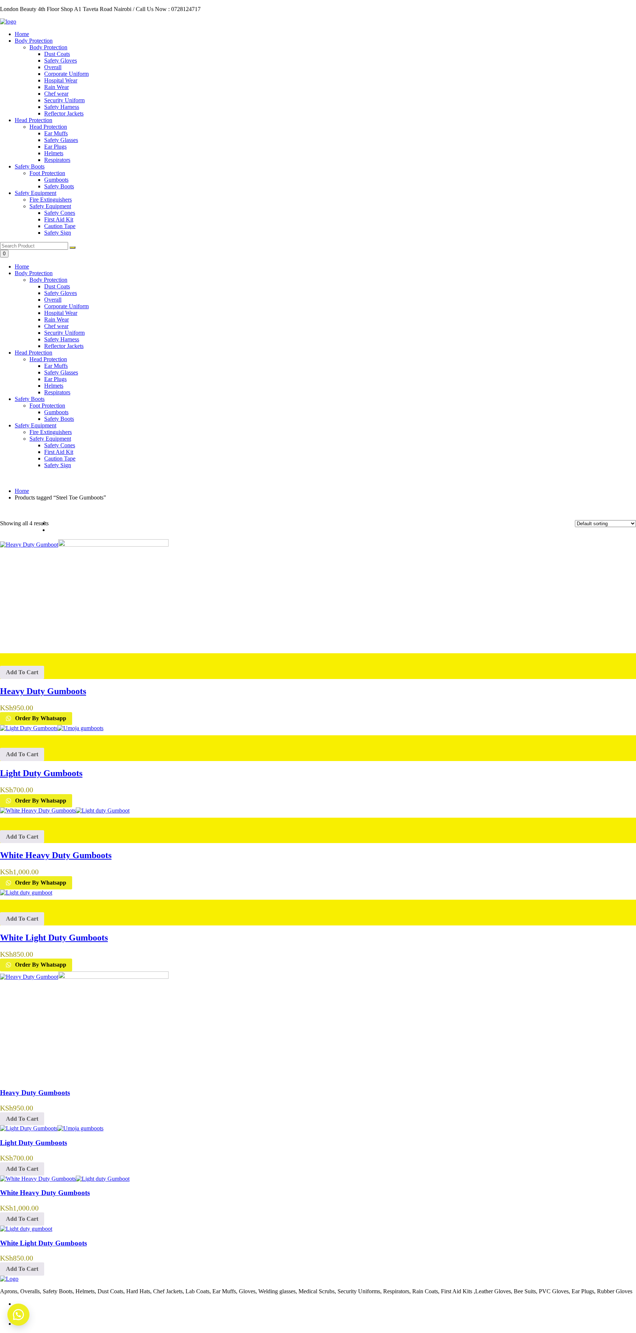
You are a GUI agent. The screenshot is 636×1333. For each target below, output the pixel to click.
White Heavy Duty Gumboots (45, 1193)
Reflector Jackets (64, 346)
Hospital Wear (60, 313)
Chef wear (56, 326)
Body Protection (34, 41)
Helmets (53, 386)
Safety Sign (57, 465)
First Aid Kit (58, 452)
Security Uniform (64, 333)
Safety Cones (59, 445)
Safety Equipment (35, 193)
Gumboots (56, 412)
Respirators (57, 392)
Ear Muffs (56, 366)
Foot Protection (47, 405)
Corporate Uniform (66, 306)
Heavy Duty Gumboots (35, 1092)
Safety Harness (61, 339)
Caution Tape (59, 458)
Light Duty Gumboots (33, 1143)
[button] (22, 672)
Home (22, 34)
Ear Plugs (55, 379)
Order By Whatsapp (40, 718)
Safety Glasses (61, 372)
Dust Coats (57, 286)
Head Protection (33, 120)
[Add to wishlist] (318, 656)
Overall (52, 299)
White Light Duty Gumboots (43, 1243)
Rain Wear (56, 319)
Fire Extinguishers (50, 432)
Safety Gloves (60, 293)
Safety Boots (30, 166)
